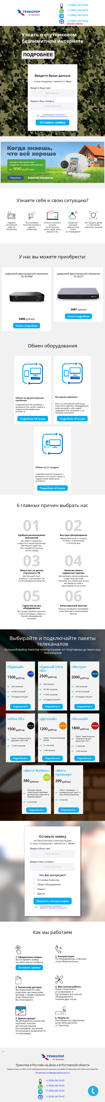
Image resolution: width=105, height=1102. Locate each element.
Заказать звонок (75, 23)
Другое (41, 893)
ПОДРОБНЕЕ (38, 54)
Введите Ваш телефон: (42, 101)
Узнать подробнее (27, 325)
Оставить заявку (52, 122)
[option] (26, 299)
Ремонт (41, 889)
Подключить (20, 706)
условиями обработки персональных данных (54, 115)
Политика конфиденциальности (52, 1072)
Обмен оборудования (49, 884)
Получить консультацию (53, 901)
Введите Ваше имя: (40, 87)
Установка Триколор (48, 880)
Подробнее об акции (32, 418)
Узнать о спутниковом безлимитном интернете (52, 37)
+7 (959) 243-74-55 (77, 5)
